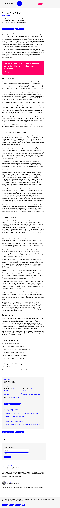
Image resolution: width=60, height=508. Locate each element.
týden (9, 410)
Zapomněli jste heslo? (17, 457)
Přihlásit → (7, 457)
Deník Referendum (9, 3)
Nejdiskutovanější (14, 409)
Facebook (5, 504)
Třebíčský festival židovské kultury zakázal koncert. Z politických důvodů (22, 413)
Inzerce (12, 500)
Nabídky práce (46, 499)
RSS (23, 504)
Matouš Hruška (8, 15)
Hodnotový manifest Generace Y (22, 33)
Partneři (21, 500)
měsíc (12, 410)
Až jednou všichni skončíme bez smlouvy (15, 416)
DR (20, 3)
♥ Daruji (40, 3)
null (16, 500)
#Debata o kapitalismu (15, 403)
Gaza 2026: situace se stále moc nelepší (15, 421)
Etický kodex (34, 499)
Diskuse (40, 499)
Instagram (17, 504)
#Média (6, 403)
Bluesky (7, 500)
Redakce (13, 499)
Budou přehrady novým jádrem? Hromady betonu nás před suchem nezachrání (24, 424)
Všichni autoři (20, 499)
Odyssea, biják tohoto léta (12, 419)
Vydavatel (27, 499)
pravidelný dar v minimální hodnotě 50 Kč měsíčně (29, 446)
